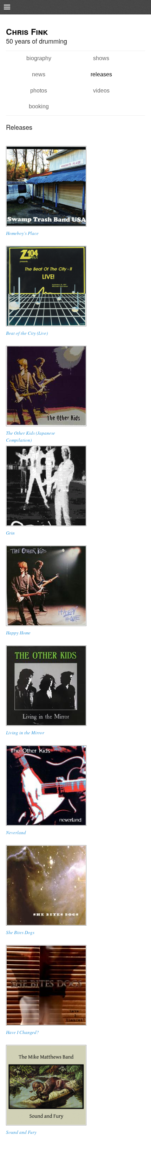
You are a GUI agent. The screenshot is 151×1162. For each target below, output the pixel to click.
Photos (38, 90)
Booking (39, 106)
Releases (101, 74)
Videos (101, 90)
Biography (38, 58)
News (38, 74)
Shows (101, 58)
